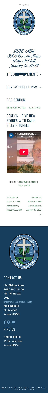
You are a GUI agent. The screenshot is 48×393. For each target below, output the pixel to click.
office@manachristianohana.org (18, 301)
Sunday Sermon (24, 185)
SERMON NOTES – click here (23, 107)
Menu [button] (26, 5)
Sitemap (33, 388)
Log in (32, 389)
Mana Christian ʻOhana (24, 22)
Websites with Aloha (21, 389)
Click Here (15, 78)
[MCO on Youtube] (13, 322)
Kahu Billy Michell (31, 182)
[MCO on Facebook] (5, 322)
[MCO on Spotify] (8, 322)
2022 (21, 182)
